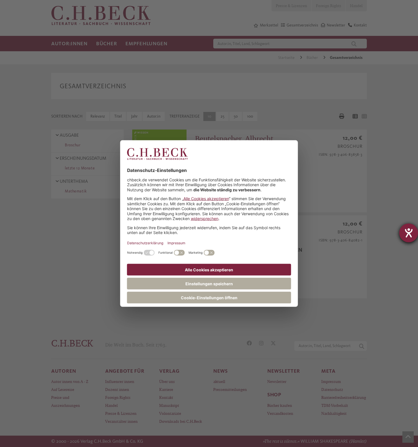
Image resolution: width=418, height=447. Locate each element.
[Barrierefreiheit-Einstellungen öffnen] (408, 233)
